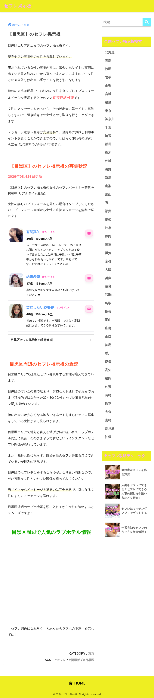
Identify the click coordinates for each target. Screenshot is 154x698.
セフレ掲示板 (18, 5)
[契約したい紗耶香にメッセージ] (89, 309)
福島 (108, 102)
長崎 (108, 395)
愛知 (108, 219)
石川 (108, 202)
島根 (108, 311)
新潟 (108, 177)
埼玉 (108, 136)
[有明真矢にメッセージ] (89, 233)
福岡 (108, 378)
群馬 (108, 144)
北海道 (110, 52)
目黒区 (89, 660)
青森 (108, 60)
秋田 (108, 69)
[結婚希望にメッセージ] (89, 278)
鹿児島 (110, 428)
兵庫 (108, 278)
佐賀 (108, 387)
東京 (91, 653)
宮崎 (108, 420)
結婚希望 (33, 277)
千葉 (108, 127)
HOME (79, 683)
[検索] (147, 22)
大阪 (108, 269)
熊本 (108, 403)
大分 (108, 412)
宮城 (108, 94)
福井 (108, 211)
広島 (108, 328)
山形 (108, 86)
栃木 (108, 152)
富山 (108, 194)
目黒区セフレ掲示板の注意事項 (32, 339)
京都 (108, 261)
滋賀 (108, 253)
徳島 (108, 345)
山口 (108, 336)
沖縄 (108, 437)
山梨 (108, 186)
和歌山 (110, 295)
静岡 (108, 236)
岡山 (108, 320)
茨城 (108, 161)
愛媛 (108, 361)
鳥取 (108, 303)
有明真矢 (33, 232)
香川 (108, 353)
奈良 (108, 286)
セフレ (61, 660)
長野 (108, 169)
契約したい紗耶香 (40, 307)
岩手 (108, 77)
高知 (108, 370)
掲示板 (75, 660)
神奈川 (110, 119)
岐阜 (108, 228)
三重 (108, 244)
